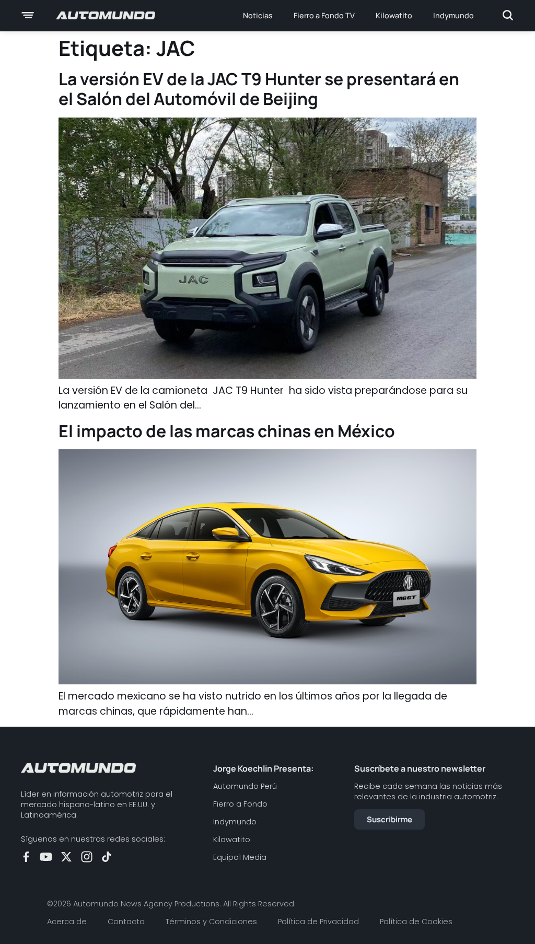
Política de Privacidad (318, 921)
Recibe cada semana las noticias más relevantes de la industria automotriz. (428, 791)
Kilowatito (394, 15)
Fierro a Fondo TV (324, 15)
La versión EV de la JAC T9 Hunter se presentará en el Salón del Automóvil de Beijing (259, 88)
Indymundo (453, 15)
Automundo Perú (245, 786)
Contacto (126, 921)
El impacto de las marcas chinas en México (227, 430)
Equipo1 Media (239, 857)
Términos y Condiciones (211, 921)
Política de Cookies (416, 921)
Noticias (258, 15)
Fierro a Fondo (240, 804)
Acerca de (67, 921)
